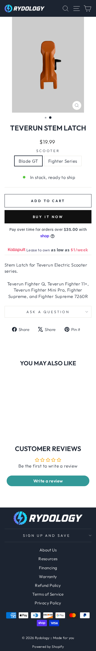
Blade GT (28, 161)
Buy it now (48, 217)
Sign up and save (47, 535)
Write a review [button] (48, 481)
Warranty (48, 576)
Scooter (48, 151)
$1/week (79, 249)
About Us (48, 549)
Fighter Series (62, 161)
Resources (48, 558)
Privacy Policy (48, 602)
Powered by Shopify (48, 646)
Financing (48, 567)
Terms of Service (48, 594)
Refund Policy (48, 585)
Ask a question (48, 312)
